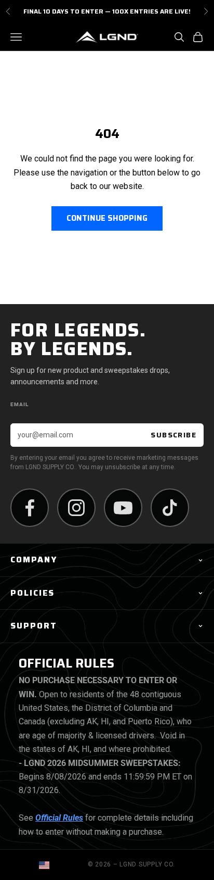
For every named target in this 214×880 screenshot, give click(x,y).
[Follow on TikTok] (169, 507)
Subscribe (173, 435)
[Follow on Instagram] (76, 507)
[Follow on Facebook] (29, 507)
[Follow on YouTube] (123, 507)
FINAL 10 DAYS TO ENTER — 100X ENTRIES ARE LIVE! (107, 9)
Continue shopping (107, 218)
